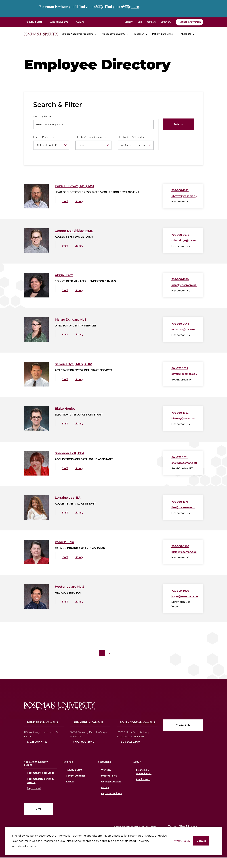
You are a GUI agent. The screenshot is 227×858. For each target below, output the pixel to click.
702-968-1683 (180, 412)
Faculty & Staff (34, 22)
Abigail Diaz (64, 275)
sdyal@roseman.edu (184, 373)
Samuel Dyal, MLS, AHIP (73, 364)
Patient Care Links (162, 34)
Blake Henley (65, 408)
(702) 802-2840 (84, 741)
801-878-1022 (179, 368)
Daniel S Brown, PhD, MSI (74, 186)
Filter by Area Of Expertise (131, 137)
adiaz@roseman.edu (184, 285)
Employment (143, 779)
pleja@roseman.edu (184, 552)
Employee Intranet (111, 781)
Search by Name (42, 116)
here (135, 6)
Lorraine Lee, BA (67, 497)
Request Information (189, 22)
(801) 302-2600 (130, 741)
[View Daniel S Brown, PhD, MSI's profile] (36, 207)
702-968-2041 (180, 323)
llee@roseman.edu (183, 507)
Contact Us (183, 725)
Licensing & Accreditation (143, 772)
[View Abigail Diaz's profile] (36, 296)
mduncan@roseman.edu (184, 329)
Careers (151, 22)
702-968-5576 (180, 546)
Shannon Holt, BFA (69, 453)
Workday (106, 770)
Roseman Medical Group (40, 772)
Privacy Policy (181, 840)
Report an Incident (111, 793)
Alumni (80, 22)
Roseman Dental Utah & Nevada (40, 780)
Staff (65, 201)
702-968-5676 (180, 234)
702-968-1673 (180, 190)
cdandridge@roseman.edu (184, 240)
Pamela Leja (64, 542)
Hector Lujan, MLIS (69, 586)
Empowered (34, 788)
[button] (201, 841)
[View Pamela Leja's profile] (36, 563)
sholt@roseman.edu (184, 462)
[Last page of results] (125, 653)
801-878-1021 (179, 457)
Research (139, 34)
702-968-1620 (180, 279)
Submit (178, 124)
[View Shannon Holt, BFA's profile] (36, 474)
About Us (186, 34)
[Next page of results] (117, 653)
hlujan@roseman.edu (184, 596)
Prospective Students (114, 34)
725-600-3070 (180, 590)
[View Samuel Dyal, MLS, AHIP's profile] (36, 385)
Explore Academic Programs (77, 34)
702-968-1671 (179, 501)
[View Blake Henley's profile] (36, 430)
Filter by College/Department (90, 137)
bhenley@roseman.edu (184, 418)
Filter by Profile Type (44, 137)
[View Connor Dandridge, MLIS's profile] (36, 252)
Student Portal (109, 775)
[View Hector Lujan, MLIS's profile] (36, 608)
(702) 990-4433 (37, 741)
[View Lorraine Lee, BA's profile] (36, 519)
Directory (166, 22)
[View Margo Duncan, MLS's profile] (36, 341)
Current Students (58, 22)
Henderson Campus (42, 722)
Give (139, 22)
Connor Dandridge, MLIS (74, 231)
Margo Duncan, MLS (70, 319)
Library (128, 22)
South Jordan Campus (137, 722)
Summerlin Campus (88, 722)
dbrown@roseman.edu (184, 196)
